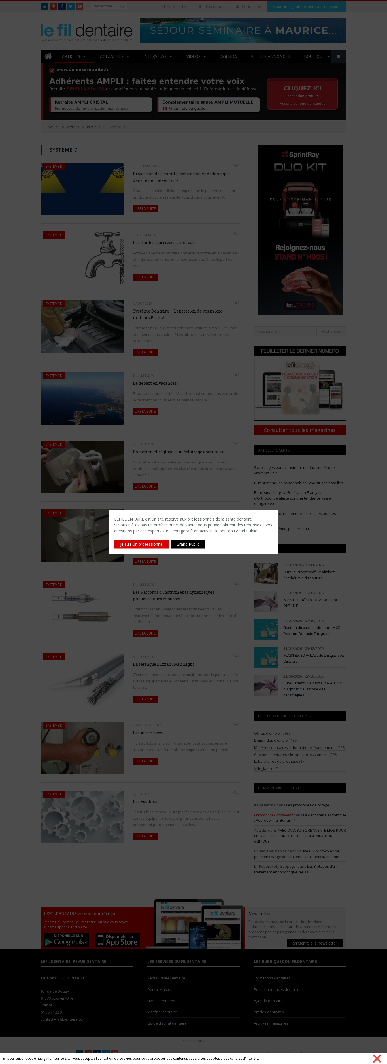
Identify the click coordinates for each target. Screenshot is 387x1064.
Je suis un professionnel (141, 544)
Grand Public (188, 544)
